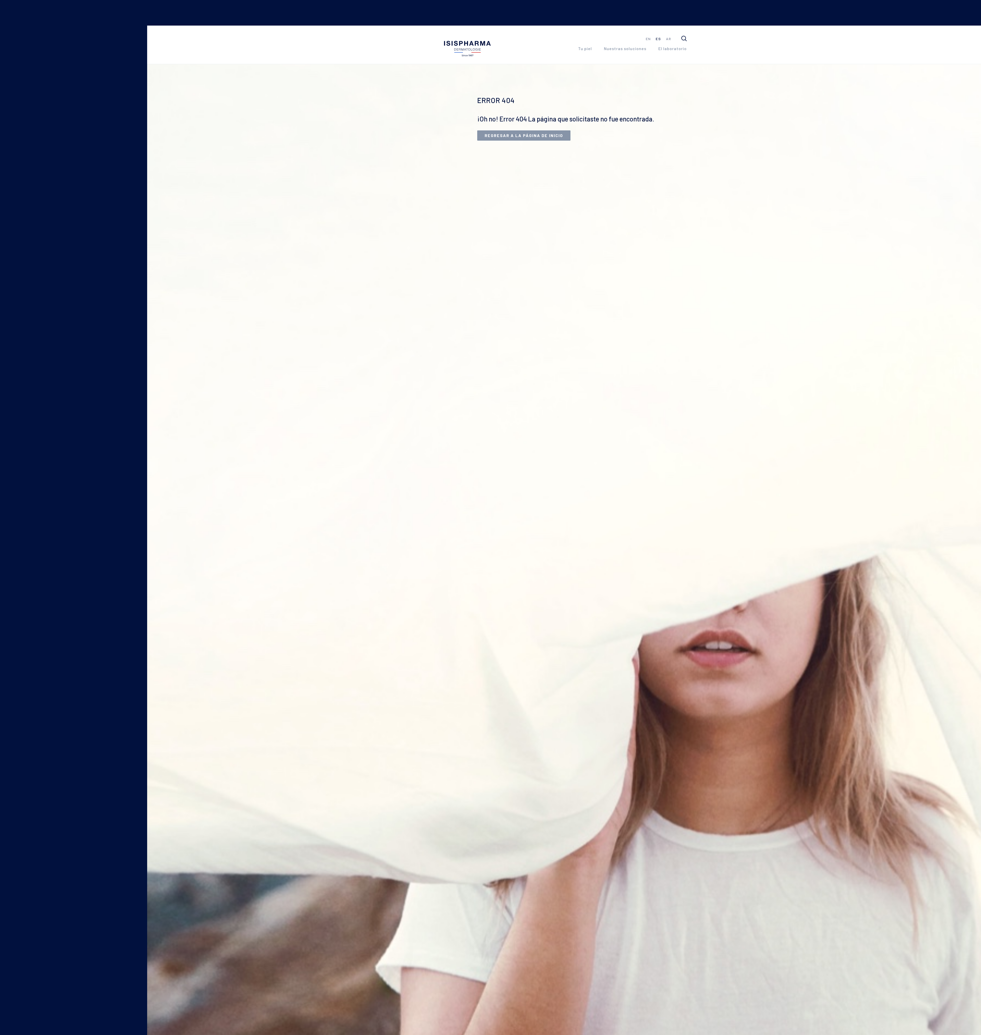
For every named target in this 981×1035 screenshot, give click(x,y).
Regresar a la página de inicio (524, 135)
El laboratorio (672, 48)
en (648, 39)
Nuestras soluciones (625, 48)
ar (668, 39)
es (658, 39)
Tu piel (585, 48)
